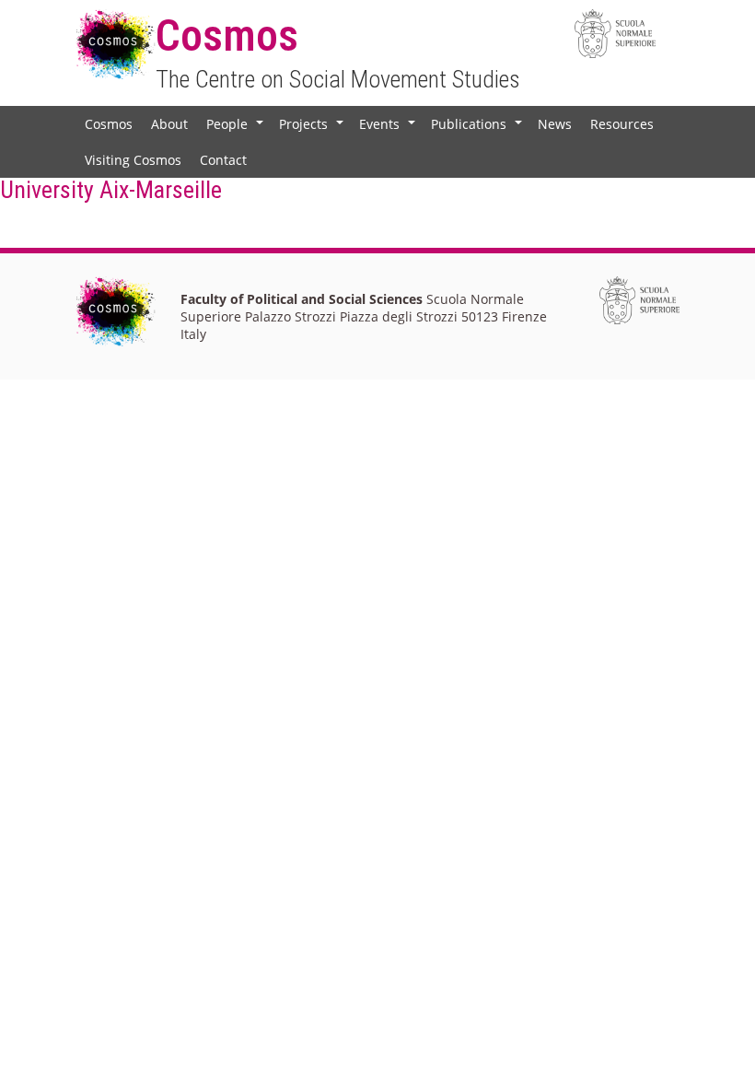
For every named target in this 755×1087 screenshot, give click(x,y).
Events (389, 128)
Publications (478, 128)
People (236, 128)
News (555, 124)
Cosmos (109, 124)
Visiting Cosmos (133, 160)
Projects (313, 128)
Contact (223, 160)
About (169, 124)
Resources (622, 124)
